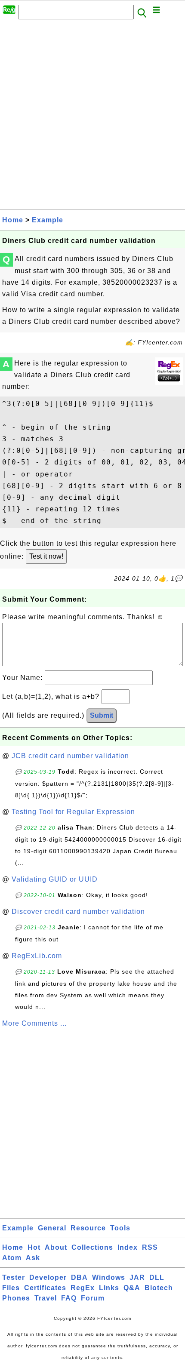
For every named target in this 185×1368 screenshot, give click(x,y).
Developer (48, 1277)
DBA (79, 1277)
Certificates (45, 1287)
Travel (45, 1298)
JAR (137, 1277)
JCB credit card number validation (70, 755)
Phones (16, 1298)
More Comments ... (34, 1023)
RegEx (83, 1287)
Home (12, 220)
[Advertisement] (92, 117)
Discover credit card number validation (78, 911)
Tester (13, 1277)
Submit (101, 715)
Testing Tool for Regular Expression (73, 811)
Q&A (131, 1287)
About (56, 1247)
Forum (93, 1298)
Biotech (159, 1287)
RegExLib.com (37, 955)
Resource (88, 1228)
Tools (120, 1228)
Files (11, 1287)
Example (47, 220)
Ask (33, 1257)
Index (127, 1247)
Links (109, 1287)
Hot (34, 1247)
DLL (156, 1277)
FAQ (69, 1298)
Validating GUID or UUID (55, 879)
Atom (12, 1257)
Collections (92, 1247)
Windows (108, 1277)
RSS (150, 1247)
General (52, 1228)
